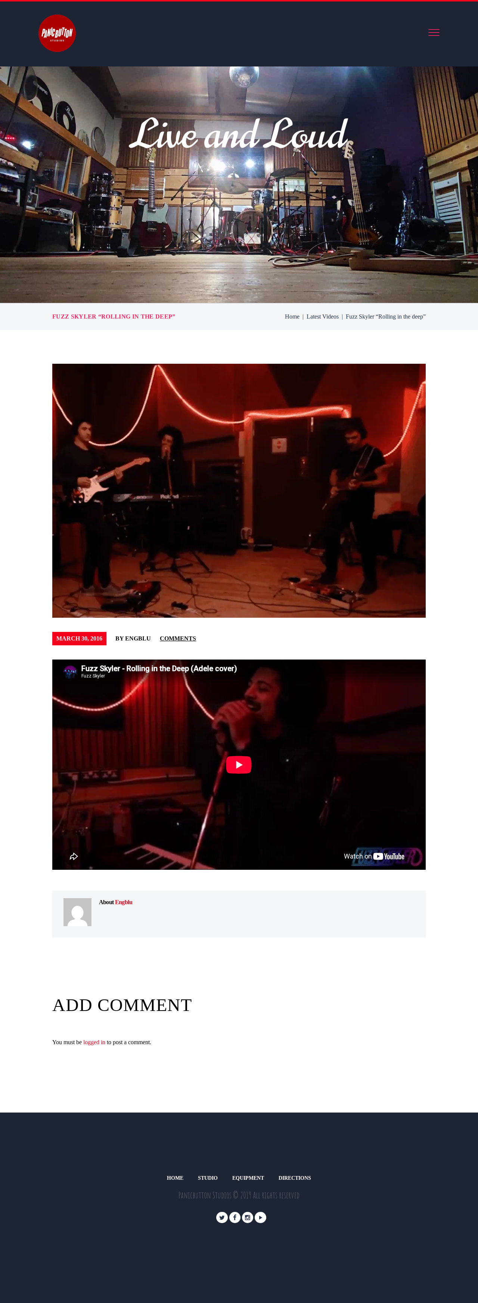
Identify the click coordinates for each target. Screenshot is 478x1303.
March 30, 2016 (79, 638)
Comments (178, 638)
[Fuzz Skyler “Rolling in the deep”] (239, 491)
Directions (295, 1178)
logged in (94, 1042)
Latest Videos (323, 316)
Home (292, 316)
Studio (208, 1178)
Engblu (138, 638)
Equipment (248, 1178)
